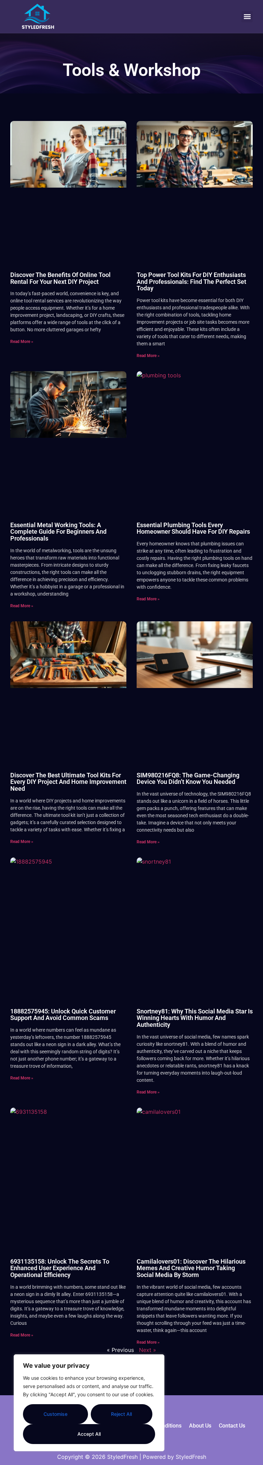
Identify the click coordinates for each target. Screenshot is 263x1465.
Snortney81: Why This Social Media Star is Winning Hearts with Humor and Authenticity (195, 1018)
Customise (55, 1414)
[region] (89, 1402)
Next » (147, 1349)
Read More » (21, 341)
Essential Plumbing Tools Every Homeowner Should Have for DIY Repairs (193, 528)
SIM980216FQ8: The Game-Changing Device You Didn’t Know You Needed (188, 779)
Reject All (121, 1414)
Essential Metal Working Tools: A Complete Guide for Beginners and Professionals (58, 531)
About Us (200, 1425)
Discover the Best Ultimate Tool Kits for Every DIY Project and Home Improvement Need (68, 782)
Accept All (89, 1434)
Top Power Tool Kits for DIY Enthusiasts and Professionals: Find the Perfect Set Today (191, 281)
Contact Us (232, 1425)
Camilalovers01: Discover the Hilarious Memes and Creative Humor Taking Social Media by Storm (191, 1268)
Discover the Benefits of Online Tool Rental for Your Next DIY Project (60, 278)
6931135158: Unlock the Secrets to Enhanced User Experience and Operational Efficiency (59, 1268)
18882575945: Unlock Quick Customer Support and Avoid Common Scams (63, 1015)
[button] (247, 16)
